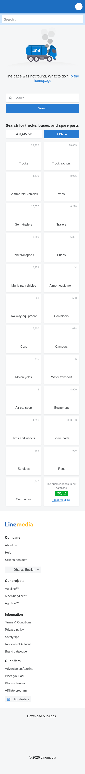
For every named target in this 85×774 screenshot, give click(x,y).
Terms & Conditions (18, 622)
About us (11, 545)
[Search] (79, 19)
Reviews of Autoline (18, 644)
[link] (61, 491)
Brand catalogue (16, 651)
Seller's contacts (16, 560)
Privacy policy (14, 629)
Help (8, 552)
